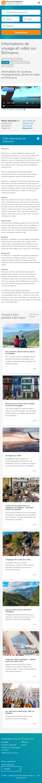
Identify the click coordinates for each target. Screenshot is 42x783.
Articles (24, 745)
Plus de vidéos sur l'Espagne (13, 109)
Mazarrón (7, 59)
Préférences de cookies (9, 753)
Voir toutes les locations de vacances (29, 124)
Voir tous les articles (34, 315)
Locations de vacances (20, 62)
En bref (5, 62)
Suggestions (7, 66)
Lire (34, 368)
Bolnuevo (18, 59)
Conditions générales (8, 745)
